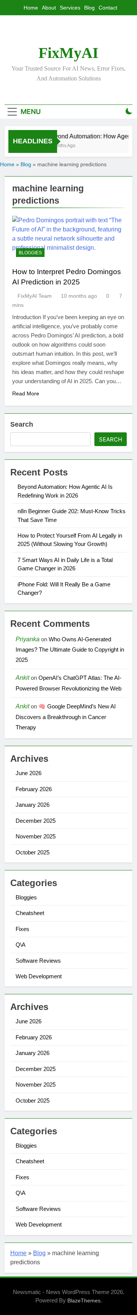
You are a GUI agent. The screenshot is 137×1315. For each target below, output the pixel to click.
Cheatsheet (30, 913)
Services (70, 8)
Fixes (22, 929)
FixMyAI (68, 52)
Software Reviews (38, 960)
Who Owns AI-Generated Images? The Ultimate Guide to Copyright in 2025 (70, 649)
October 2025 (32, 852)
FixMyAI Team (35, 296)
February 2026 (34, 789)
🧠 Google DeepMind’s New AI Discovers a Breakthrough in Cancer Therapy (66, 717)
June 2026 (28, 773)
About (49, 8)
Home (31, 8)
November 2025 (36, 836)
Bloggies (30, 252)
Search (21, 424)
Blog (89, 8)
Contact (108, 8)
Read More (25, 393)
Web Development (39, 976)
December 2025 (36, 820)
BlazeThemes (83, 1300)
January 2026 (32, 804)
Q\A (20, 944)
